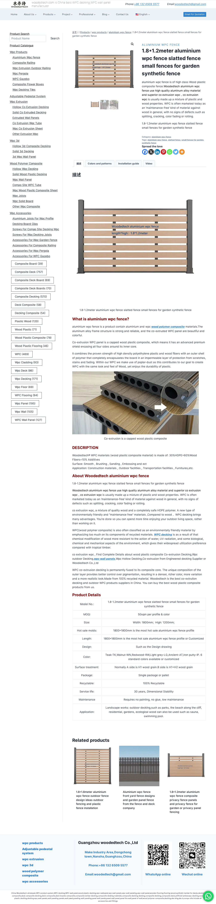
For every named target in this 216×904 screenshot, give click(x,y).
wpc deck (24, 370)
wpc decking (26, 378)
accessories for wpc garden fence (34, 240)
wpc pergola (20, 73)
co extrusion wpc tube (27, 123)
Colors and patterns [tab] (100, 163)
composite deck (29, 272)
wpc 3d (14, 140)
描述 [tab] (79, 163)
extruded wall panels (25, 117)
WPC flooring (26, 395)
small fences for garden (193, 140)
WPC (22, 354)
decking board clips (25, 223)
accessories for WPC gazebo (31, 256)
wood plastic (26, 329)
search (55, 38)
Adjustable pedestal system (28, 96)
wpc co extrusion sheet (27, 128)
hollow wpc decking (25, 168)
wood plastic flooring (31, 345)
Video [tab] (148, 163)
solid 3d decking (23, 151)
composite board (29, 263)
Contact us (122, 14)
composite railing (23, 62)
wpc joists (19, 195)
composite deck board (32, 280)
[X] (151, 152)
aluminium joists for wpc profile (33, 218)
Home (14, 14)
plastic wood (27, 321)
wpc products (18, 52)
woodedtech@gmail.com (190, 4)
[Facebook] (145, 152)
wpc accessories (20, 213)
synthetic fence (149, 143)
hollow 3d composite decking (31, 146)
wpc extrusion (19, 101)
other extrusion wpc (25, 133)
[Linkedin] (157, 152)
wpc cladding (27, 362)
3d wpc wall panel (24, 156)
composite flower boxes (28, 84)
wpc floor (24, 387)
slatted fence (174, 140)
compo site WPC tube (26, 185)
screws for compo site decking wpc (35, 229)
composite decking (31, 296)
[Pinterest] (163, 152)
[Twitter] (176, 152)
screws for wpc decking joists (32, 234)
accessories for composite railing (34, 245)
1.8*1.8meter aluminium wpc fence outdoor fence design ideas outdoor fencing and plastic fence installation (92, 800)
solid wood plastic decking (29, 174)
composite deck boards (33, 288)
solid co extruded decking (29, 112)
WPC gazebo (20, 78)
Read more (83, 818)
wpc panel (25, 403)
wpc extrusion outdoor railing (31, 68)
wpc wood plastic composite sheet (35, 190)
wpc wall (24, 411)
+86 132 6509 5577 (146, 4)
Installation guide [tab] (128, 163)
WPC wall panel (28, 419)
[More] (182, 152)
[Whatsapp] (169, 152)
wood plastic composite (33, 337)
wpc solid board (22, 201)
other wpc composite (26, 206)
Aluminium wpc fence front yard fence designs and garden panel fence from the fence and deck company (139, 800)
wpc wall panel (22, 179)
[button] (132, 44)
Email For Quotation (195, 14)
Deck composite (28, 304)
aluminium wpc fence (161, 44)
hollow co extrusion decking (30, 107)
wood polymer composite (26, 163)
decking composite (30, 313)
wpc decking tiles (23, 89)
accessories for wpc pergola (30, 250)
